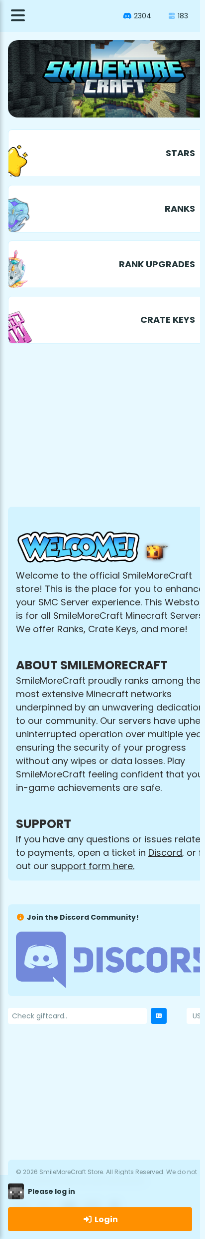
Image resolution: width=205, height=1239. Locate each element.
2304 (142, 16)
